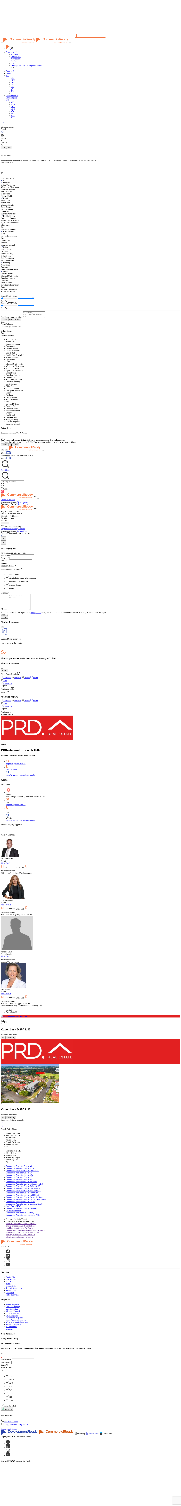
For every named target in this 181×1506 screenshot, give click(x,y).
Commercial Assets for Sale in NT (19, 1177)
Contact (9, 73)
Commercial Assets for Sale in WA (19, 1175)
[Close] (2, 438)
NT (12, 93)
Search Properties (12, 1304)
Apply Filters (13, 445)
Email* (4, 561)
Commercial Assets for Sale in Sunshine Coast (24, 1204)
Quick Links (11, 1129)
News (8, 1284)
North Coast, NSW (13, 1206)
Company (5, 593)
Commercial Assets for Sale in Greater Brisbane (24, 1197)
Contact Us (10, 1277)
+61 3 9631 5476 (11, 1421)
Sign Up (14, 96)
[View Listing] (90, 1016)
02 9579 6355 (11, 769)
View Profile (6, 863)
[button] (7, 76)
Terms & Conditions (14, 1288)
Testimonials (11, 1290)
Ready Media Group (9, 1429)
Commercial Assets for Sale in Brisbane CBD (23, 1188)
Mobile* (4, 563)
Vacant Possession (8, 291)
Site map (9, 1329)
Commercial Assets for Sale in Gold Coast (22, 1195)
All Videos (5, 470)
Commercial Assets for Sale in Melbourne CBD (24, 1184)
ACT (13, 82)
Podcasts (9, 1281)
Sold (12, 63)
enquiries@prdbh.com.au (15, 764)
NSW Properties (12, 1313)
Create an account (8, 500)
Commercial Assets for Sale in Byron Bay (22, 1208)
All (4, 180)
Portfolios (14, 54)
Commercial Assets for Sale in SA (19, 1173)
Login (8, 96)
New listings (16, 59)
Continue (5, 523)
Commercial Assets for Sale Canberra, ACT (23, 1215)
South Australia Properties (16, 1320)
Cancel (4, 319)
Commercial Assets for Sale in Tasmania (21, 1182)
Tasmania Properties (14, 1324)
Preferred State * (7, 1367)
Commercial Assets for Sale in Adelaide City (23, 1190)
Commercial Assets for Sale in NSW (20, 1168)
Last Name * (6, 1362)
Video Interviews (12, 1295)
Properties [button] (10, 52)
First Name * (6, 1360)
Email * (4, 1365)
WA (12, 87)
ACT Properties (12, 1315)
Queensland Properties (14, 1318)
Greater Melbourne (13, 1210)
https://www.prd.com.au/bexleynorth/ (20, 775)
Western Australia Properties (17, 1322)
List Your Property (13, 1307)
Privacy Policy (22, 502)
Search (3, 1129)
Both (3, 287)
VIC (12, 78)
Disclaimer (10, 1293)
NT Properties (11, 1327)
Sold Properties (12, 1309)
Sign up (14, 98)
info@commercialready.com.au (16, 1424)
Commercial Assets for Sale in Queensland (22, 1171)
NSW (13, 80)
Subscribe (8, 1409)
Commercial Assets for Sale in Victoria (21, 1166)
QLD (13, 84)
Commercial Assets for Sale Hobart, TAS (22, 1213)
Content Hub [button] (11, 71)
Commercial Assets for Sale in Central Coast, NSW (26, 1199)
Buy (3, 147)
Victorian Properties (13, 1311)
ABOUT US (11, 1279)
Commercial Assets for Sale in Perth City (22, 1193)
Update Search (14, 319)
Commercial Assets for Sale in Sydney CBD (23, 1186)
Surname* (5, 558)
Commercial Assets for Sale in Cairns (20, 1202)
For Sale (14, 61)
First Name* (6, 556)
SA (12, 89)
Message (4, 609)
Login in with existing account (13, 529)
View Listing (10, 1037)
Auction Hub (16, 57)
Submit (4, 617)
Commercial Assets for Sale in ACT (20, 1179)
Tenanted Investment (9, 289)
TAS (13, 91)
